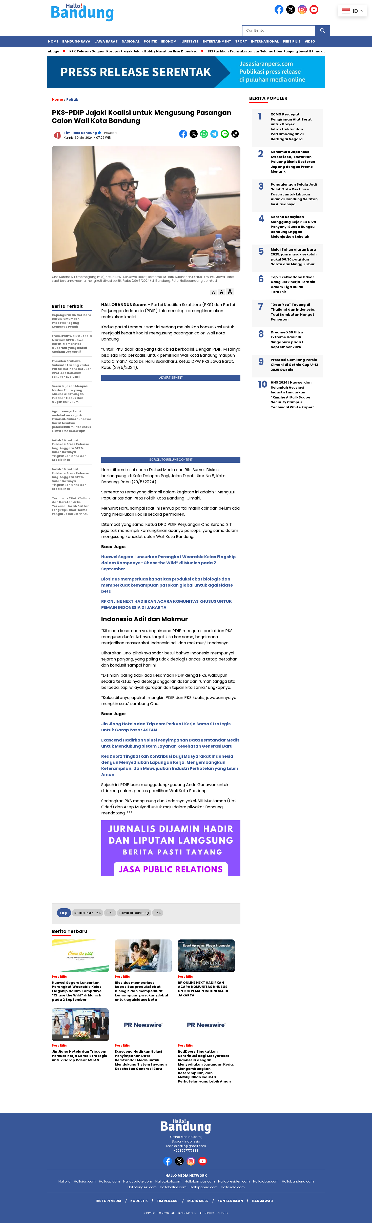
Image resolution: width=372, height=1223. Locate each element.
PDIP (110, 912)
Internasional (265, 41)
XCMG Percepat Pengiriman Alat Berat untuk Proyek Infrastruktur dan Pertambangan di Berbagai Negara (291, 127)
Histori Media (108, 1200)
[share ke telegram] (215, 137)
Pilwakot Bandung (134, 912)
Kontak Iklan (230, 1200)
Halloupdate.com (137, 1181)
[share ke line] (226, 137)
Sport (241, 41)
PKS (158, 912)
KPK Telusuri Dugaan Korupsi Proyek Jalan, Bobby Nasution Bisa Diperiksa (111, 51)
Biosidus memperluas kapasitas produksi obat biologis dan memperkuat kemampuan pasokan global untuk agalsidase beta (167, 585)
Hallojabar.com (266, 1181)
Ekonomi (169, 41)
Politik (150, 41)
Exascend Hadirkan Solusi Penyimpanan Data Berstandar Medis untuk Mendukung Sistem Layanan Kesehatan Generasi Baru (170, 743)
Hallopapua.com (204, 1187)
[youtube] (314, 13)
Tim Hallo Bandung (80, 133)
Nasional (131, 41)
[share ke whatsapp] (205, 137)
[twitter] (291, 13)
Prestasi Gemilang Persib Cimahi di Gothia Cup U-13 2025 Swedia (294, 364)
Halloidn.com (85, 1181)
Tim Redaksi (167, 1200)
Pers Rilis (292, 41)
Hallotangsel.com (142, 1187)
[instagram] (303, 13)
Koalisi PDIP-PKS (87, 912)
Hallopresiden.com (234, 1181)
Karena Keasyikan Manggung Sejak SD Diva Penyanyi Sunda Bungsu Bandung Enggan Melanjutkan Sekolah (293, 227)
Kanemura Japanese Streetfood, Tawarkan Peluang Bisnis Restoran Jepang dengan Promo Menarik (293, 162)
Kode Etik (139, 1200)
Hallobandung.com (298, 1181)
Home (53, 41)
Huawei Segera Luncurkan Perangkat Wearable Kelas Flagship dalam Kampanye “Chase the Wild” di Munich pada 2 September (168, 563)
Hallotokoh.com (168, 1181)
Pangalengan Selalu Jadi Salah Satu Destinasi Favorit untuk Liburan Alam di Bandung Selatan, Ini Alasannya (295, 194)
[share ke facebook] (184, 137)
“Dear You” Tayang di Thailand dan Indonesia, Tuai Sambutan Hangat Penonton (293, 312)
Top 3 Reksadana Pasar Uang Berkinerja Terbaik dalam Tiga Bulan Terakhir (293, 284)
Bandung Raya (76, 41)
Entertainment (216, 41)
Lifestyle (189, 41)
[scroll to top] (357, 1215)
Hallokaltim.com (173, 1187)
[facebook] (280, 13)
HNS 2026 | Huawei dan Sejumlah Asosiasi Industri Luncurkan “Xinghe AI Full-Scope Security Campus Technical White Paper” (292, 395)
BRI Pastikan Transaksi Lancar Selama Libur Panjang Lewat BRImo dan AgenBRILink (256, 51)
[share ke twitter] (195, 137)
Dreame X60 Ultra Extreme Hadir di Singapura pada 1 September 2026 (287, 340)
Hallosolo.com (233, 1187)
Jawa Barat (106, 41)
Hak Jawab (262, 1200)
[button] (213, 292)
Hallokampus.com (200, 1181)
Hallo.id (64, 1181)
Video (310, 41)
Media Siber (198, 1200)
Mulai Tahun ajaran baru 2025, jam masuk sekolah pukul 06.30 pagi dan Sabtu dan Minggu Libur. (294, 257)
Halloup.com (109, 1181)
